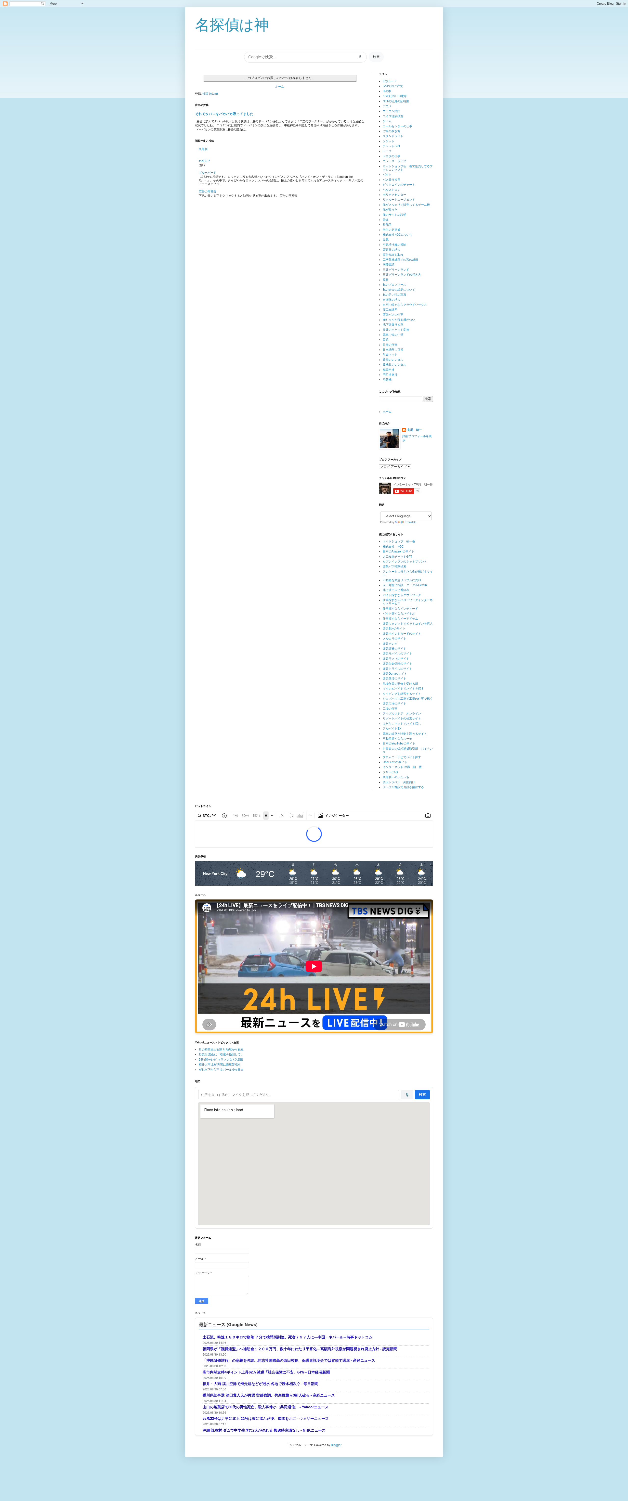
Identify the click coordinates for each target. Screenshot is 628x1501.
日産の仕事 (390, 344)
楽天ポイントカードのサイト (402, 633)
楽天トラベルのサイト (397, 668)
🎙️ (407, 1095)
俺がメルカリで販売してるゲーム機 (406, 204)
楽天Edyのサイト (394, 628)
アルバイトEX (392, 728)
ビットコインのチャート (399, 184)
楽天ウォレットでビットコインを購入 (408, 623)
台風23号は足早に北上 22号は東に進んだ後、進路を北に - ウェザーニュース (266, 1418)
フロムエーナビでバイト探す (402, 757)
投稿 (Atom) (210, 93)
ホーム (279, 86)
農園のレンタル (393, 359)
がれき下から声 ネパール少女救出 (221, 1069)
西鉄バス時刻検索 (394, 566)
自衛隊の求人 (391, 299)
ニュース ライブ (394, 161)
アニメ (387, 106)
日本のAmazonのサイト (398, 551)
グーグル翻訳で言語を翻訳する (403, 787)
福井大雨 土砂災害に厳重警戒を (220, 1064)
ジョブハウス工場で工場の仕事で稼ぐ (408, 698)
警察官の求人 (391, 249)
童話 (386, 339)
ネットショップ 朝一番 (399, 541)
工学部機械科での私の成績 (400, 259)
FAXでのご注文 (393, 86)
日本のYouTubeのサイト (399, 743)
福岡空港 (388, 370)
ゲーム (387, 121)
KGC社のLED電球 (395, 96)
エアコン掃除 (391, 111)
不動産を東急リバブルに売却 (402, 580)
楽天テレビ (390, 643)
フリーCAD (390, 772)
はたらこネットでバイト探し (402, 723)
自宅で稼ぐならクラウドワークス (405, 305)
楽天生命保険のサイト (397, 663)
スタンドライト (393, 136)
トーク (387, 151)
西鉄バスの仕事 (393, 314)
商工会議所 (390, 309)
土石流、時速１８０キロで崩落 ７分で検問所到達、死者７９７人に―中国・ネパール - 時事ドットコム (287, 1337)
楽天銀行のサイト (394, 678)
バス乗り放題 (391, 179)
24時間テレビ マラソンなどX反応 (221, 1059)
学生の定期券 (391, 229)
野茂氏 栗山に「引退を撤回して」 (221, 1054)
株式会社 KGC (393, 546)
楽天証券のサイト (394, 648)
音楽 (386, 219)
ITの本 (387, 91)
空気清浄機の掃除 (394, 244)
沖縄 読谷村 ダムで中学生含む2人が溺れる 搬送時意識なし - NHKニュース (264, 1430)
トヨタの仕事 (391, 156)
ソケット (388, 141)
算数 (386, 280)
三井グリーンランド (396, 269)
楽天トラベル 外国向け (399, 782)
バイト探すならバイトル (399, 613)
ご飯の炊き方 (391, 131)
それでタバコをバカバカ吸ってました (224, 114)
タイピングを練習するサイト (402, 693)
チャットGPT (391, 146)
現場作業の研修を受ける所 (400, 683)
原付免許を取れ (393, 255)
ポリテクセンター (394, 194)
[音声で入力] (360, 57)
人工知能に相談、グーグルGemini (405, 585)
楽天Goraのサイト (395, 673)
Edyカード (390, 81)
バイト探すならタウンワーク (402, 595)
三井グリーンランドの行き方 (402, 274)
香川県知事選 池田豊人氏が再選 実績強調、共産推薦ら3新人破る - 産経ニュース (269, 1395)
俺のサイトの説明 (394, 215)
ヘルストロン (391, 190)
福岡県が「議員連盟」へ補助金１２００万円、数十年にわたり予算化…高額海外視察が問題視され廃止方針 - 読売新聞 (300, 1348)
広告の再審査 (207, 191)
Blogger (336, 1445)
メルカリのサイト (394, 638)
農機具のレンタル (394, 364)
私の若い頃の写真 (394, 294)
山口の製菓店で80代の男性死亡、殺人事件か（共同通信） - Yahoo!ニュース (265, 1407)
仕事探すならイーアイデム (400, 618)
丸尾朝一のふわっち (396, 777)
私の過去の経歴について (399, 289)
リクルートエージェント (399, 199)
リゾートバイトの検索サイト (402, 718)
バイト (387, 174)
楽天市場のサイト (394, 703)
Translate (410, 522)
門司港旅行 (390, 374)
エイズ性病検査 (393, 116)
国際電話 (388, 264)
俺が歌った (390, 209)
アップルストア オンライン (402, 713)
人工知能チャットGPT (397, 556)
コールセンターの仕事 (397, 126)
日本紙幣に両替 (393, 349)
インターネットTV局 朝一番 (402, 767)
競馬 (386, 240)
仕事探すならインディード (400, 608)
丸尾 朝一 (414, 430)
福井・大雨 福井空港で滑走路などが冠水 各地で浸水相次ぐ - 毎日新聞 (260, 1383)
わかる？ (204, 161)
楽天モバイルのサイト (397, 653)
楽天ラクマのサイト (396, 658)
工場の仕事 (390, 708)
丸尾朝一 (204, 149)
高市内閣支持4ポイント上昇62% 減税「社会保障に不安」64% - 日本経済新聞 (266, 1372)
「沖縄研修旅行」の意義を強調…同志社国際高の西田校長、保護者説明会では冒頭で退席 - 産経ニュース (289, 1360)
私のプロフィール (394, 284)
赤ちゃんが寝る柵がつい (399, 319)
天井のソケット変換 (396, 330)
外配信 (387, 224)
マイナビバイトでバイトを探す (403, 688)
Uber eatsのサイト (395, 762)
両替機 (387, 379)
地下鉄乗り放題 (393, 324)
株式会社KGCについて (398, 234)
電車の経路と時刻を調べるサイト (405, 733)
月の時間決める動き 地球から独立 (221, 1049)
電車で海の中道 (393, 334)
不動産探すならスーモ (397, 738)
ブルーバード (207, 172)
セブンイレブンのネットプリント (405, 561)
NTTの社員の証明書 (396, 101)
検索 (376, 57)
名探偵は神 (232, 25)
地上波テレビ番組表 (396, 590)
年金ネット (390, 354)
